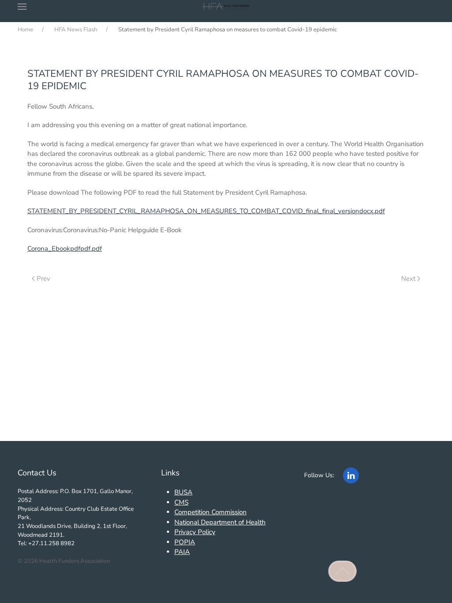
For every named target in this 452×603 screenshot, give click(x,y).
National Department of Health (220, 522)
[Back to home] (226, 6)
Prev (43, 278)
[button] (22, 6)
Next (408, 278)
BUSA (183, 492)
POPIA (184, 542)
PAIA (182, 551)
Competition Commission (210, 512)
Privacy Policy (194, 532)
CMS (181, 502)
